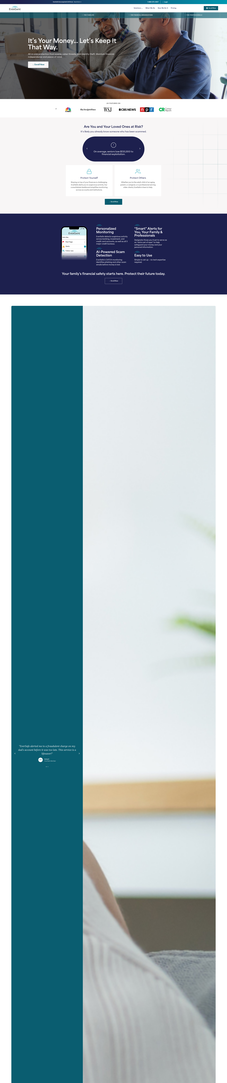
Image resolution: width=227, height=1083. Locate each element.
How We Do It (163, 8)
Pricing (173, 8)
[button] (87, 148)
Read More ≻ (78, 2)
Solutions (137, 8)
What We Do (150, 8)
